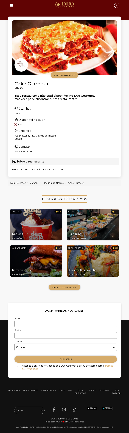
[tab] (64, 165)
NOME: (17, 318)
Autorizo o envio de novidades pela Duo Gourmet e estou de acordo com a (67, 367)
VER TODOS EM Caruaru (64, 287)
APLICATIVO (14, 390)
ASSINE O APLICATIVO (64, 75)
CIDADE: (18, 341)
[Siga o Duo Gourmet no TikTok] (74, 409)
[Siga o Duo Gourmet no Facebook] (54, 409)
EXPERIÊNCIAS (48, 390)
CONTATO (104, 390)
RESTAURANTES (30, 390)
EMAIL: (17, 330)
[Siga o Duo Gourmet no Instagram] (64, 409)
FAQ (70, 390)
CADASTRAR (66, 359)
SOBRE (92, 390)
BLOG (61, 390)
